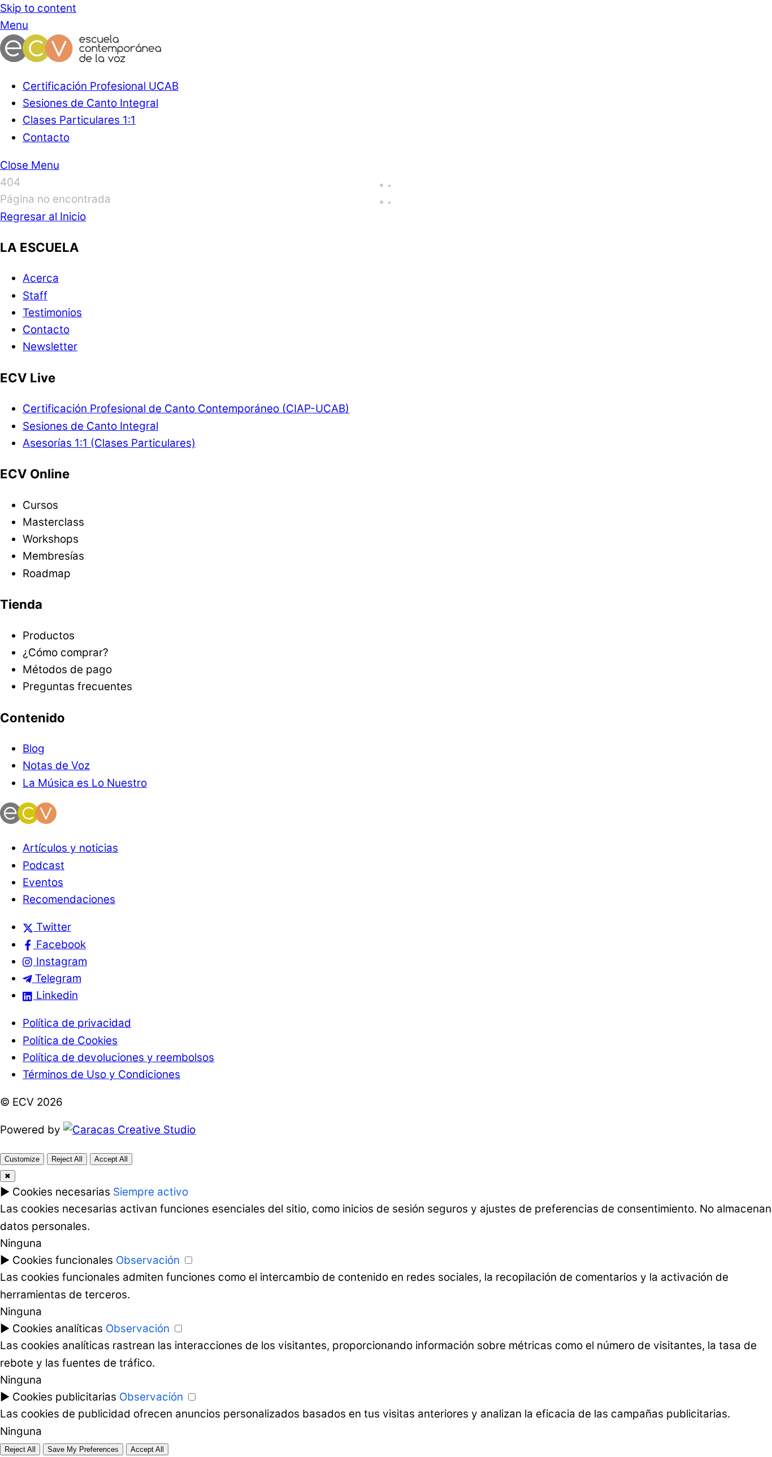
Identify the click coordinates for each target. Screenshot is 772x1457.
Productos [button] (49, 635)
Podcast (43, 865)
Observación (148, 1260)
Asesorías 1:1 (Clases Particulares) (109, 443)
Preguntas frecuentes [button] (77, 686)
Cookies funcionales (62, 1260)
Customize (22, 1159)
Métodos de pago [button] (67, 669)
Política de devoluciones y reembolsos (118, 1057)
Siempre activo (150, 1191)
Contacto (46, 137)
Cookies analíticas (57, 1328)
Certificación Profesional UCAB (101, 86)
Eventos (43, 882)
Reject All (67, 1159)
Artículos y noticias (70, 847)
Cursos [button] (40, 505)
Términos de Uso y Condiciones (101, 1074)
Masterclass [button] (53, 522)
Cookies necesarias (61, 1191)
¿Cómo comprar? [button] (66, 652)
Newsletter (50, 346)
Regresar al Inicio (43, 216)
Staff (35, 295)
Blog (34, 748)
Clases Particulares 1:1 (79, 120)
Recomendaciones (69, 899)
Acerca (41, 278)
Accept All (111, 1159)
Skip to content (38, 8)
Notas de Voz (56, 765)
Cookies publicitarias (64, 1396)
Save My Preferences (83, 1449)
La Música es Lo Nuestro (85, 783)
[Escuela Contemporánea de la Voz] (80, 58)
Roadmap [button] (47, 573)
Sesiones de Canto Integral (90, 103)
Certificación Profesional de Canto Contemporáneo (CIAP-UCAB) (186, 408)
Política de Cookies (70, 1040)
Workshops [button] (51, 539)
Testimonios (52, 312)
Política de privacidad (77, 1023)
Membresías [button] (53, 555)
